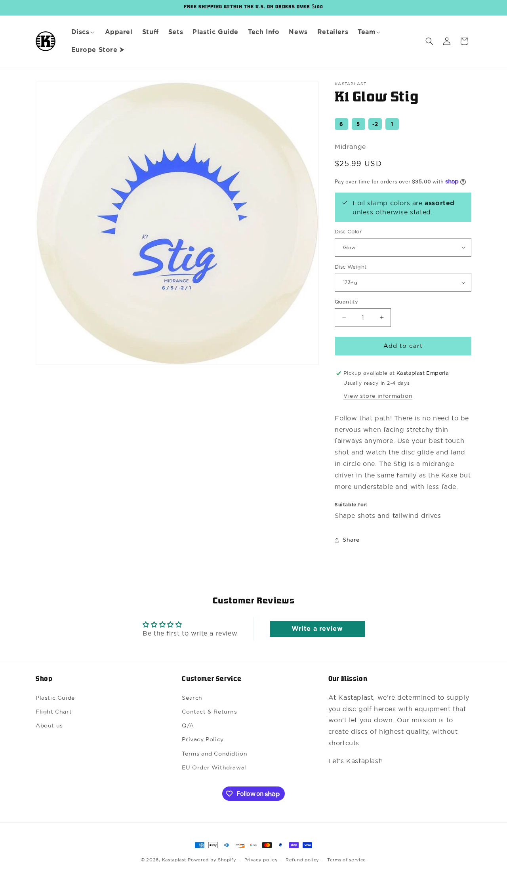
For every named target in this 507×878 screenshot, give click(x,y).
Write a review (317, 629)
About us (49, 725)
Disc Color (348, 231)
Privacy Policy (202, 739)
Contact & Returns (209, 711)
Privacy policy (261, 860)
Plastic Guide (55, 697)
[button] (83, 32)
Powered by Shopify (212, 860)
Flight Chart (54, 711)
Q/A (188, 725)
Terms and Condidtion (214, 753)
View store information (377, 395)
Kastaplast (174, 860)
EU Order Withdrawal (214, 767)
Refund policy (302, 860)
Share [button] (351, 539)
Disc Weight (350, 266)
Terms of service (346, 860)
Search (192, 697)
